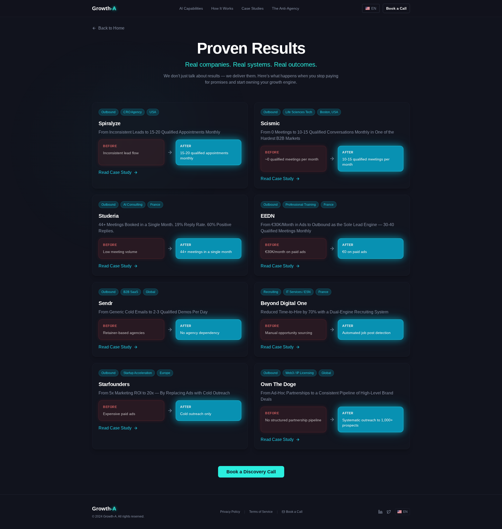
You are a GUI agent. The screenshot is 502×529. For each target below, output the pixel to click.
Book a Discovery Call (251, 471)
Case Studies (253, 8)
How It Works (222, 8)
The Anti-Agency (285, 8)
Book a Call (396, 8)
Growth (104, 8)
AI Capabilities (191, 8)
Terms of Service (261, 512)
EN (373, 8)
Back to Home (111, 28)
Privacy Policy (230, 512)
